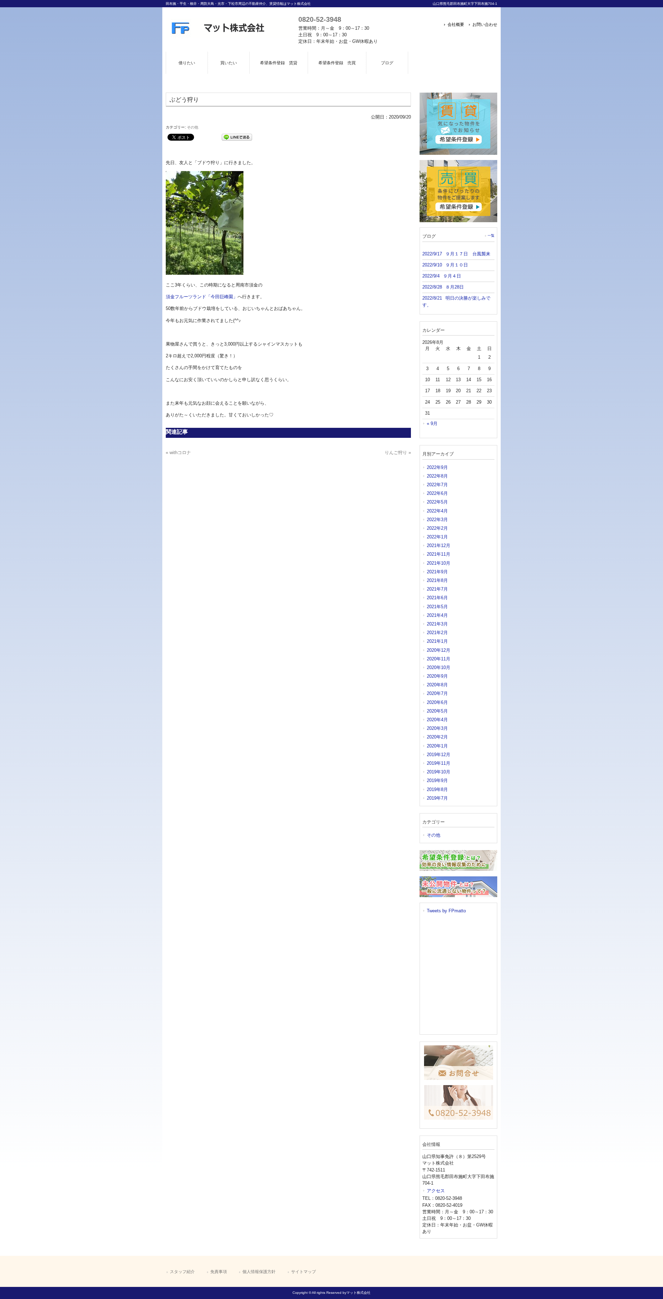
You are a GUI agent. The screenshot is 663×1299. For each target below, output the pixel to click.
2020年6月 (437, 702)
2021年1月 (437, 641)
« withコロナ (178, 452)
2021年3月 (437, 624)
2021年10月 (438, 563)
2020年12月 (438, 650)
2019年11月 (438, 763)
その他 (192, 127)
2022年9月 (437, 467)
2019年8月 (437, 789)
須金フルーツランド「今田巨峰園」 (202, 296)
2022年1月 (437, 536)
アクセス (436, 1190)
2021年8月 (437, 580)
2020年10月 (438, 667)
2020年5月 (437, 711)
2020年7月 (437, 693)
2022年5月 (437, 502)
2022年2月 (437, 528)
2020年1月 (437, 746)
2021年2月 (437, 632)
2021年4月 (437, 615)
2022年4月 (437, 511)
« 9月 (432, 423)
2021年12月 (438, 545)
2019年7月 (437, 798)
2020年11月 (438, 658)
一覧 (491, 235)
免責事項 (218, 1271)
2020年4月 (437, 719)
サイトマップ (303, 1271)
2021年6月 (437, 597)
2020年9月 (437, 676)
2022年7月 (437, 484)
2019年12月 (438, 754)
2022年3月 (437, 519)
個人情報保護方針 (259, 1271)
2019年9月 (437, 780)
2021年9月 (437, 571)
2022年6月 (437, 493)
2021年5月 (437, 606)
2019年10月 (438, 771)
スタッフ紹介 (182, 1271)
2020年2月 (437, 737)
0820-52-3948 (319, 19)
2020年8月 (437, 684)
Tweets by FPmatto (446, 910)
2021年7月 (437, 589)
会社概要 (456, 24)
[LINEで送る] (237, 136)
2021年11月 (438, 554)
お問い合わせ (484, 24)
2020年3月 (437, 728)
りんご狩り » (398, 452)
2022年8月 (437, 476)
